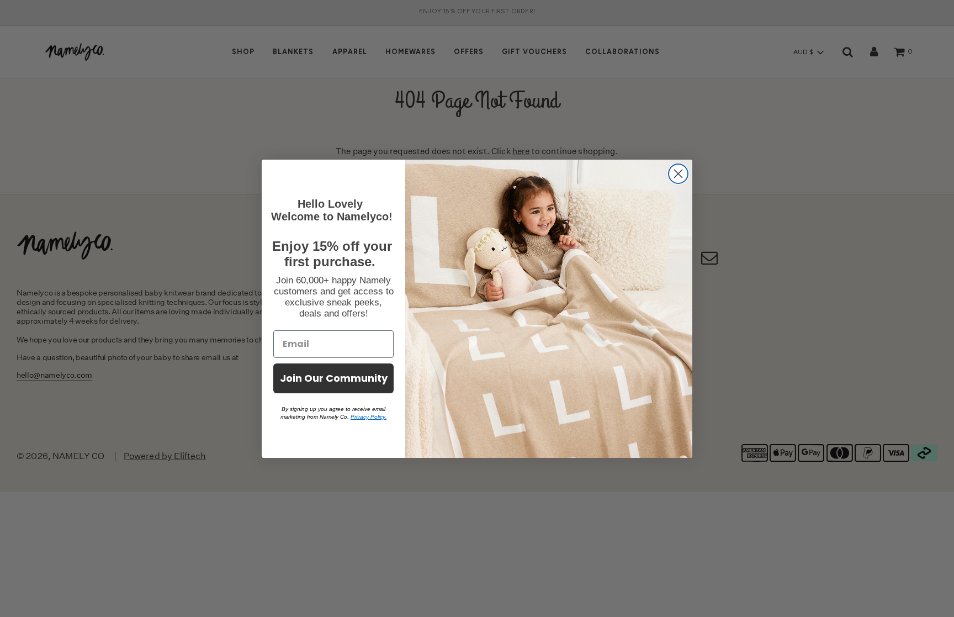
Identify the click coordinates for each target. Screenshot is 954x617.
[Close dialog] (678, 173)
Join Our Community (334, 378)
